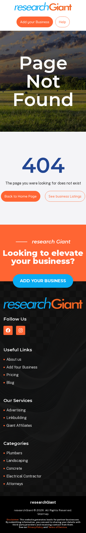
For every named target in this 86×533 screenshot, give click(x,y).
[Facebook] (8, 330)
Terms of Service (57, 527)
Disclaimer (13, 519)
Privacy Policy (35, 527)
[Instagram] (20, 330)
